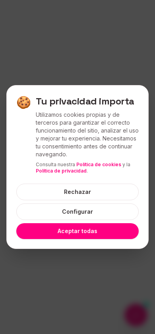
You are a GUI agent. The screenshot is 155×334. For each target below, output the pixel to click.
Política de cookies (98, 164)
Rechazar (77, 191)
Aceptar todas (77, 231)
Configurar (77, 211)
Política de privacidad (61, 171)
